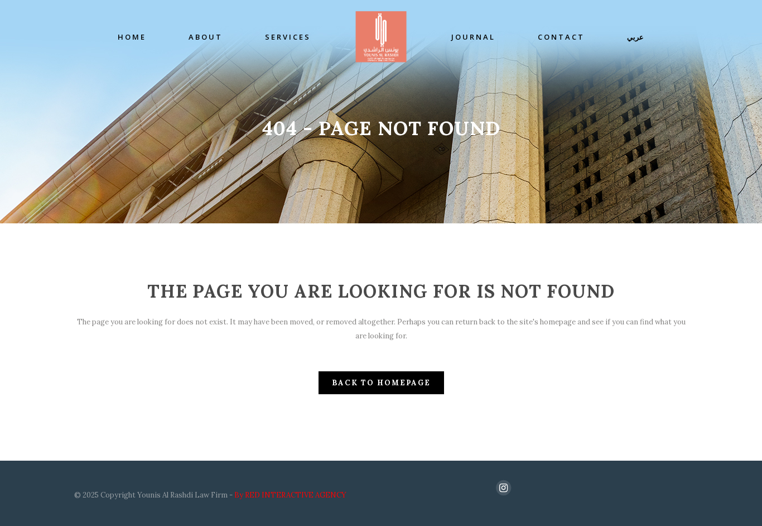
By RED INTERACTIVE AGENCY (290, 495)
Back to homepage (381, 383)
